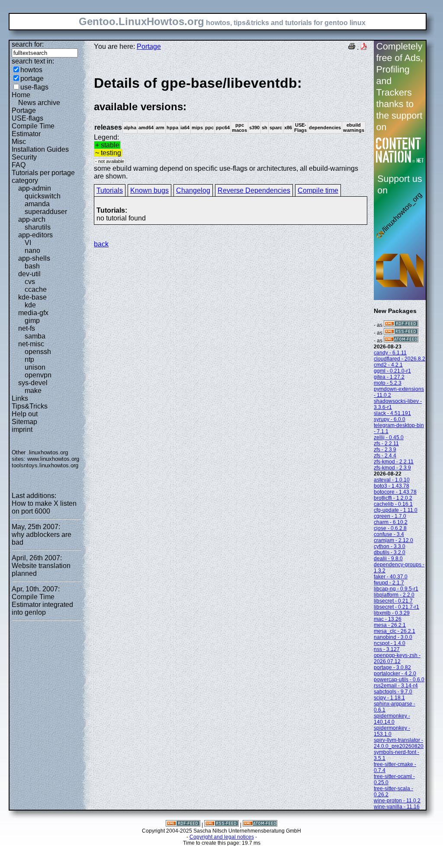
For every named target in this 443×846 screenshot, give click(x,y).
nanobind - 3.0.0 (393, 637)
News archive (39, 102)
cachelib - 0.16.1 (393, 504)
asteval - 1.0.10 (392, 480)
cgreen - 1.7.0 (390, 516)
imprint (22, 429)
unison (35, 367)
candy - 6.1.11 (390, 353)
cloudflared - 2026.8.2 (399, 359)
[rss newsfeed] (401, 333)
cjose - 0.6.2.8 (390, 528)
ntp (29, 359)
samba (35, 336)
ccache (36, 289)
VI (28, 242)
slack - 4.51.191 (392, 413)
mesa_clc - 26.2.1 (394, 631)
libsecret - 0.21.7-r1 (396, 607)
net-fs (26, 328)
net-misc (31, 344)
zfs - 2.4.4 (385, 456)
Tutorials (109, 190)
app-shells (34, 258)
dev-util (29, 274)
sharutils (38, 227)
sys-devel (33, 382)
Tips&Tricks (30, 406)
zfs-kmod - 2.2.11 (394, 462)
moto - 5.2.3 (387, 383)
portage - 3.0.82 (392, 667)
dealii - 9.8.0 (388, 558)
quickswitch (43, 196)
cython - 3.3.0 (389, 546)
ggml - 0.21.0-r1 (392, 371)
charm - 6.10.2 (391, 522)
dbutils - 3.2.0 (389, 552)
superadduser (46, 211)
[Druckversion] (351, 47)
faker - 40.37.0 (391, 577)
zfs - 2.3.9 (385, 450)
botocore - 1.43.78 (395, 492)
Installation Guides (40, 149)
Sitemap (24, 421)
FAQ (19, 165)
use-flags (34, 87)
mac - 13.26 (387, 619)
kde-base (32, 297)
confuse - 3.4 (389, 534)
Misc (19, 141)
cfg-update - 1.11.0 (395, 510)
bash (32, 266)
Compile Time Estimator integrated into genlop (42, 604)
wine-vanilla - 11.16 (397, 807)
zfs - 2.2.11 (386, 444)
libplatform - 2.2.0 (394, 595)
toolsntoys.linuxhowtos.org (45, 465)
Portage (24, 110)
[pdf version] (363, 47)
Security (24, 157)
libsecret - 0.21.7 (393, 601)
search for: (28, 44)
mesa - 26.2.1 (390, 625)
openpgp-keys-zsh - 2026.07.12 (397, 658)
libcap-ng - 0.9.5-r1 (396, 589)
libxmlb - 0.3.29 (392, 613)
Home (21, 95)
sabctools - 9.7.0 (393, 692)
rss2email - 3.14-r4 (396, 686)
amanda (37, 204)
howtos (31, 69)
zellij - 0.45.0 (389, 437)
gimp (32, 320)
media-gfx (33, 312)
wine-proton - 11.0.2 (397, 801)
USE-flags (27, 118)
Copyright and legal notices (221, 837)
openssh (38, 351)
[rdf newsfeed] (401, 325)
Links (20, 398)
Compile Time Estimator (33, 129)
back (101, 244)
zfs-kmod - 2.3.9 (392, 468)
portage (32, 78)
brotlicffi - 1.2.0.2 (393, 498)
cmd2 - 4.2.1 (388, 365)
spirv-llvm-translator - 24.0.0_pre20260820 (399, 743)
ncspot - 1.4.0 (389, 643)
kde (30, 305)
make (33, 390)
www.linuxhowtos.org (53, 459)
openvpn (38, 375)
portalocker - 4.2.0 (395, 673)
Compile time (318, 190)
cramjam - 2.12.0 (393, 540)
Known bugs (149, 190)
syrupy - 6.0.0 (389, 419)
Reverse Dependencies (254, 190)
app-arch (31, 219)
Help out (25, 414)
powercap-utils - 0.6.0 (399, 680)
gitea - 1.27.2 (389, 377)
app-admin (34, 188)
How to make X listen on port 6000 (44, 507)
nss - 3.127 (387, 649)
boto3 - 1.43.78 (391, 486)
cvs (30, 281)
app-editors (35, 235)
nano (32, 250)
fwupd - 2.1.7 (389, 583)
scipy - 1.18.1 (389, 698)
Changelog (193, 190)
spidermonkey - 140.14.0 (392, 719)
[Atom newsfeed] (401, 341)
